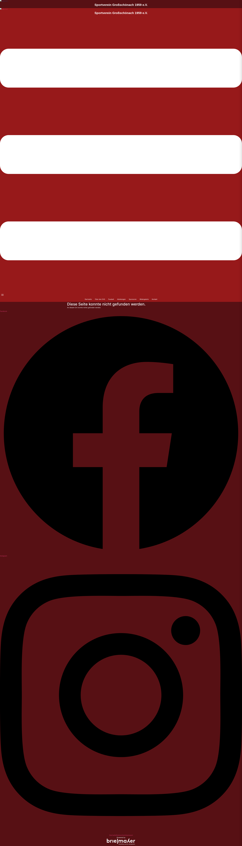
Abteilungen (121, 299)
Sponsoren (133, 299)
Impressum (129, 835)
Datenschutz (120, 835)
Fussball (111, 299)
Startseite (88, 299)
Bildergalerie (144, 299)
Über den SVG (100, 299)
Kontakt (154, 299)
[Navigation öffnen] (2, 295)
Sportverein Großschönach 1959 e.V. (121, 5)
